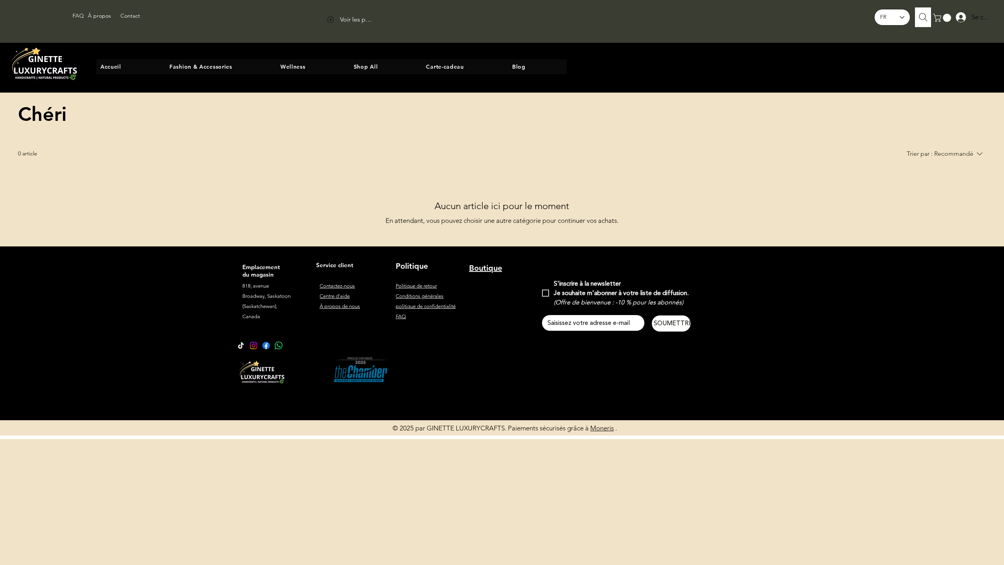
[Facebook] (266, 345)
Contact (130, 15)
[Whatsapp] (279, 345)
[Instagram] (253, 345)
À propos (99, 15)
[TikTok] (241, 345)
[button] (943, 18)
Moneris (602, 428)
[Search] (923, 17)
